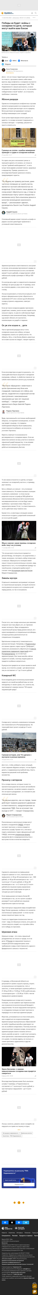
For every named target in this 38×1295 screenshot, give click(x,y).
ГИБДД (20, 825)
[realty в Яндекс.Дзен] (12, 1222)
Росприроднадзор (8, 654)
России (9, 941)
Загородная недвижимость (10, 1133)
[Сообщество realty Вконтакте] (19, 1222)
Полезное (27, 1233)
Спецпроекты (6, 1235)
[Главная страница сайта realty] (10, 13)
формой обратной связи (18, 1272)
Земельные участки (26, 1133)
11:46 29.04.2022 (7, 18)
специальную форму (22, 834)
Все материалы (10, 72)
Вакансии (5, 1243)
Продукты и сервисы (25, 1235)
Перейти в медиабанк (25, 52)
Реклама (14, 1235)
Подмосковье (31, 644)
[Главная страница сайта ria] (2, 13)
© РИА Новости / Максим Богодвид (10, 52)
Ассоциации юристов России (22, 570)
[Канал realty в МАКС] (5, 1222)
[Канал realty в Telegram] (25, 1222)
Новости (4, 1233)
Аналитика (12, 1233)
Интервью (20, 1233)
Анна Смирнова (12, 69)
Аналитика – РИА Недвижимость (12, 1136)
